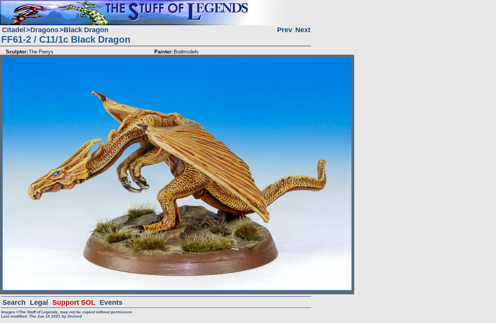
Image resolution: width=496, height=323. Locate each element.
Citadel (13, 30)
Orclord (74, 316)
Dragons (44, 30)
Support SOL (73, 302)
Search (14, 302)
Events (111, 302)
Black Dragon (86, 30)
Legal (39, 302)
